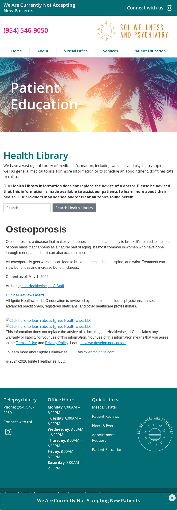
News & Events (105, 425)
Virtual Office (76, 51)
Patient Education (149, 51)
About (43, 51)
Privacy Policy (56, 343)
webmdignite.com (100, 352)
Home (16, 51)
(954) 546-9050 (25, 30)
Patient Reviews (105, 416)
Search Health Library (74, 207)
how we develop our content (103, 343)
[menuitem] (17, 51)
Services (110, 51)
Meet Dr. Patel (104, 407)
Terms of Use (26, 343)
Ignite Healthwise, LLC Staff (41, 286)
